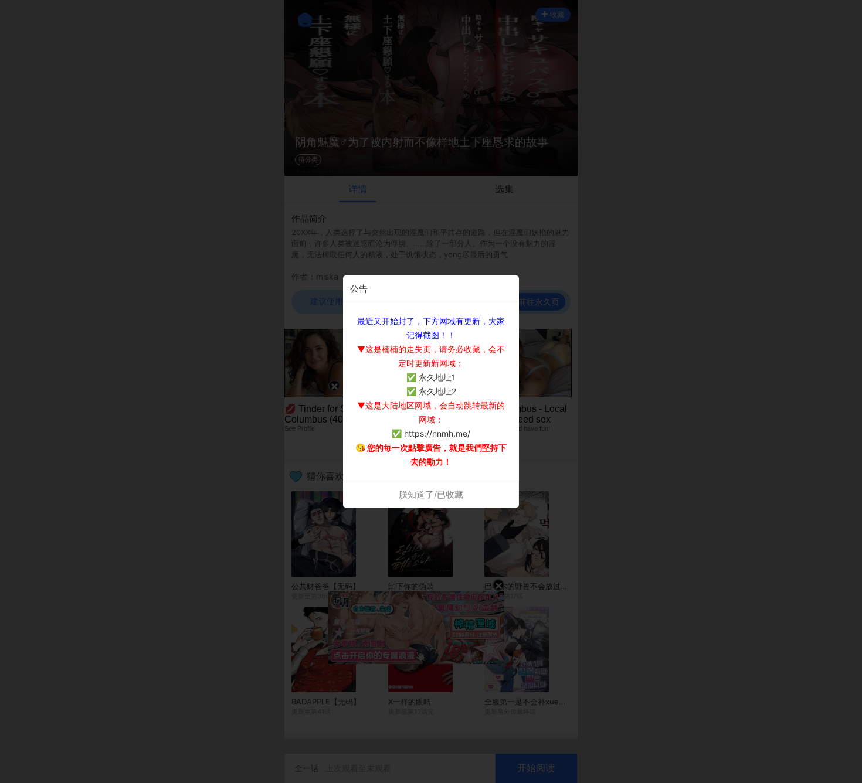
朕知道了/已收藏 (431, 494)
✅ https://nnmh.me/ (431, 433)
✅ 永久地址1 (431, 377)
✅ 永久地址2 (431, 391)
